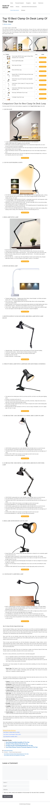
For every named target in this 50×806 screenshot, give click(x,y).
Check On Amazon (43, 57)
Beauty (11, 6)
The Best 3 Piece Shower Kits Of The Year (17, 744)
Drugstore (28, 3)
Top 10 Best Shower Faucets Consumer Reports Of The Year (22, 747)
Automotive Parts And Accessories (29, 6)
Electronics (40, 3)
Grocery (17, 6)
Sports (34, 3)
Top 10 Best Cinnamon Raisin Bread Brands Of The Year (16, 753)
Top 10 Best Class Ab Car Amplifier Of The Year (14, 755)
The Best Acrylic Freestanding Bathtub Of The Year (19, 745)
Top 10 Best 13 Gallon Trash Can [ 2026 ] (11, 732)
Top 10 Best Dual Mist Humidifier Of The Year (17, 742)
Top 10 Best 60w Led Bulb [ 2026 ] (10, 736)
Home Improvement (14, 10)
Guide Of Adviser (5, 6)
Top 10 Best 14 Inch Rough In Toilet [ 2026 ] (12, 734)
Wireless (23, 10)
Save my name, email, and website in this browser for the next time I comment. (24, 792)
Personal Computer (19, 3)
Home (11, 3)
